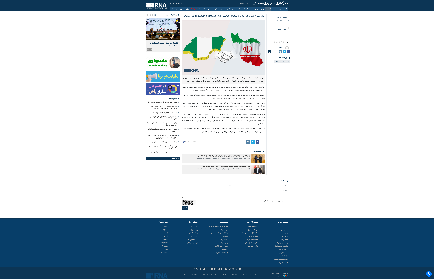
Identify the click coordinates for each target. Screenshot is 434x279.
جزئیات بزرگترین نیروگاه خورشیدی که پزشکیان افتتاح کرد (163, 117)
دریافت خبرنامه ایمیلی (281, 259)
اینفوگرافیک (224, 243)
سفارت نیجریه (280, 62)
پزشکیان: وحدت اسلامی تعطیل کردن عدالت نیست (164, 45)
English (165, 229)
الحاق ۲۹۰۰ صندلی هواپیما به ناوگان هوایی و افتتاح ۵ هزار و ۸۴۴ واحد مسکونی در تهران (161, 136)
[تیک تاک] (204, 269)
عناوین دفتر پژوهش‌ (251, 243)
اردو (166, 249)
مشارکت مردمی (283, 252)
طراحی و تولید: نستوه (279, 276)
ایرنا (270, 3)
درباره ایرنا (285, 226)
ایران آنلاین (194, 236)
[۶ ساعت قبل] (163, 29)
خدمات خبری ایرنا (282, 262)
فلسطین (222, 9)
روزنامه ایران (194, 229)
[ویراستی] (211, 269)
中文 (166, 226)
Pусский (165, 246)
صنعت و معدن (282, 29)
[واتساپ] (193, 269)
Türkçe (165, 239)
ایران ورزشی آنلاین (192, 243)
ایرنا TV (192, 9)
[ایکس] (236, 269)
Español (164, 243)
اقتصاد (268, 9)
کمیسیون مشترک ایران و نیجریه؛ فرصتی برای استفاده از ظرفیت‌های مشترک (224, 16)
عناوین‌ (281, 9)
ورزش (262, 9)
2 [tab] (152, 15)
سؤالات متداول (283, 236)
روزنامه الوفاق (193, 233)
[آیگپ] (222, 269)
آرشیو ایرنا (285, 233)
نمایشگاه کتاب (223, 236)
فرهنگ (245, 9)
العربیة (166, 233)
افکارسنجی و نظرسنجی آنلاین (218, 226)
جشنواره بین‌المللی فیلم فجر (219, 233)
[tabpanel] (163, 35)
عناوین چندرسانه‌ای (252, 246)
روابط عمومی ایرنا (282, 243)
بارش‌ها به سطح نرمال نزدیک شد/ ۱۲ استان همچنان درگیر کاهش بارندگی (161, 124)
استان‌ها (215, 9)
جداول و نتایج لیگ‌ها (221, 246)
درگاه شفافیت (283, 249)
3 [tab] (150, 15)
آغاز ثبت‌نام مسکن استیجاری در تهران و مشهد (163, 152)
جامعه (252, 9)
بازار (187, 9)
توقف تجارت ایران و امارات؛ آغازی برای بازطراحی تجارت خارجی (163, 147)
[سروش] (215, 269)
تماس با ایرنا (284, 229)
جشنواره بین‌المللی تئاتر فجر (219, 252)
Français (164, 252)
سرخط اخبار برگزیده (252, 229)
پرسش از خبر (224, 239)
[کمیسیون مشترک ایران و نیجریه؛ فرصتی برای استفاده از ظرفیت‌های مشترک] (223, 47)
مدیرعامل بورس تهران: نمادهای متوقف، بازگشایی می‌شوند (162, 130)
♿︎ (429, 274)
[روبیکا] (233, 269)
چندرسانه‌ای (202, 9)
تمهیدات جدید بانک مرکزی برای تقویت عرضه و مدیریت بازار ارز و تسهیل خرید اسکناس (163, 107)
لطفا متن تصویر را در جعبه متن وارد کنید (275, 201)
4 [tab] (147, 15)
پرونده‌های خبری (252, 226)
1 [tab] (155, 15)
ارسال (185, 208)
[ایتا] (218, 269)
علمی (228, 9)
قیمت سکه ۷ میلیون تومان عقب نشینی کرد (164, 142)
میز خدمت (285, 256)
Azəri (166, 236)
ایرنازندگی (194, 226)
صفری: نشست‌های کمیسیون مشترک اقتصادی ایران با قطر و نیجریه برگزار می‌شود (226, 166)
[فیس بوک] (208, 269)
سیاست (274, 9)
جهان (257, 9)
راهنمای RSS (283, 239)
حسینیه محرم (223, 249)
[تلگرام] (240, 269)
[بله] (226, 269)
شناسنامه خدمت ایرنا (281, 246)
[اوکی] (200, 269)
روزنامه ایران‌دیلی (192, 239)
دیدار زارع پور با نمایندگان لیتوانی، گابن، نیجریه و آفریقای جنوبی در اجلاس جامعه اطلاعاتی (224, 156)
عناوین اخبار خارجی (252, 239)
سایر (177, 9)
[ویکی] (197, 269)
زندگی (182, 9)
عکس (209, 9)
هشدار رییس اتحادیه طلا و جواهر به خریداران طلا (162, 102)
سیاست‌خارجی (236, 9)
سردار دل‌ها (224, 229)
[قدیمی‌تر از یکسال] (258, 158)
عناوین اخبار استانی (252, 236)
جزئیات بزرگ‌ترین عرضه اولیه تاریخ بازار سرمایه (163, 112)
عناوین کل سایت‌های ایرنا (250, 233)
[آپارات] (229, 269)
